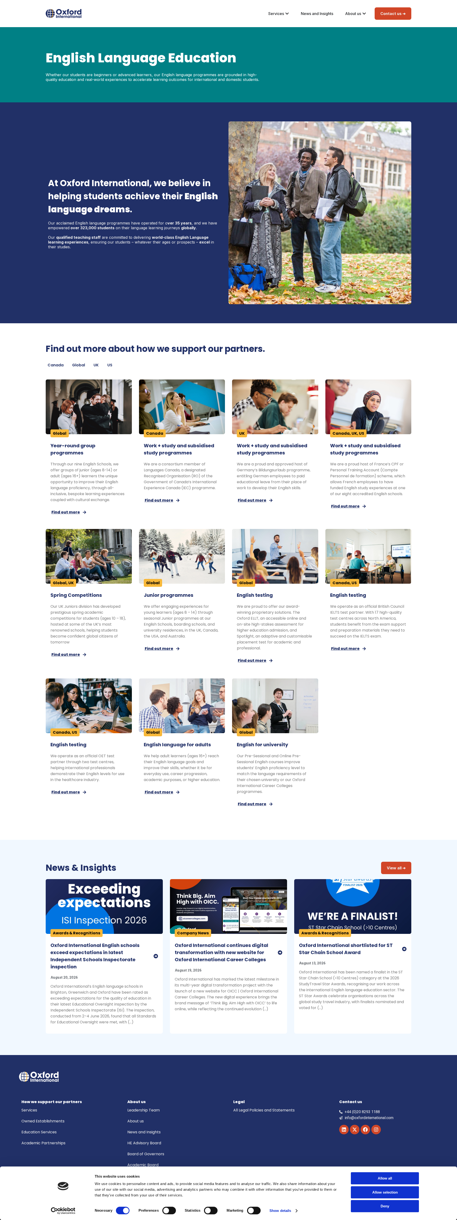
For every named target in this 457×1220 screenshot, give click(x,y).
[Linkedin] (344, 1129)
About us (135, 1121)
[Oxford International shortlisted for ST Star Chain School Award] (404, 949)
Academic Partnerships (43, 1143)
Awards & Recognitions (76, 933)
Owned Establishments (43, 1121)
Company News (193, 933)
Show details (280, 1211)
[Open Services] (287, 13)
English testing (255, 595)
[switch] (169, 1210)
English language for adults (177, 744)
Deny (385, 1206)
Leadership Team (143, 1110)
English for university (262, 744)
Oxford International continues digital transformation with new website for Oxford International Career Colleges (221, 952)
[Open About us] (364, 13)
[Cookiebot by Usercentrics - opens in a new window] (63, 1210)
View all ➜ (396, 868)
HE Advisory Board (144, 1143)
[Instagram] (376, 1129)
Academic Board (143, 1165)
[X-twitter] (354, 1129)
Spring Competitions (76, 595)
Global (78, 365)
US (109, 365)
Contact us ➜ (393, 13)
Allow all (385, 1178)
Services (29, 1110)
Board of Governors (145, 1154)
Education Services (39, 1132)
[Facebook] (365, 1129)
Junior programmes (168, 595)
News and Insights (144, 1132)
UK (96, 365)
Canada (56, 365)
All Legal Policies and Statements (264, 1110)
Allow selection (385, 1192)
